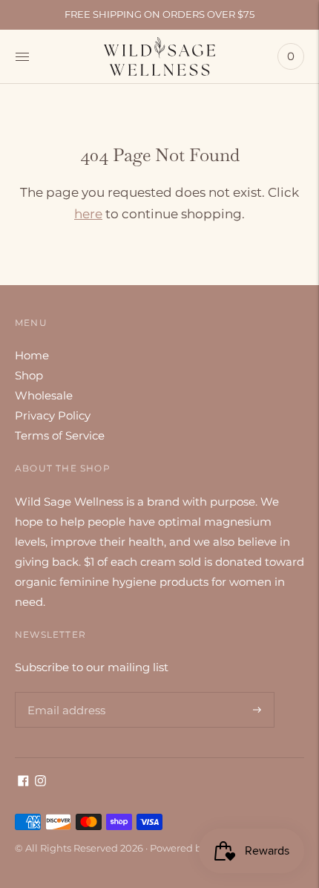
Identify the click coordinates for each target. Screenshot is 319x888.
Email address (64, 692)
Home (32, 355)
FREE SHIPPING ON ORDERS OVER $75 (159, 14)
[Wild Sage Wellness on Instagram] (40, 782)
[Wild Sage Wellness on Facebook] (23, 782)
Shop (29, 375)
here (88, 213)
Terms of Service (60, 435)
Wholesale (44, 395)
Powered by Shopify (198, 848)
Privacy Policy (53, 415)
